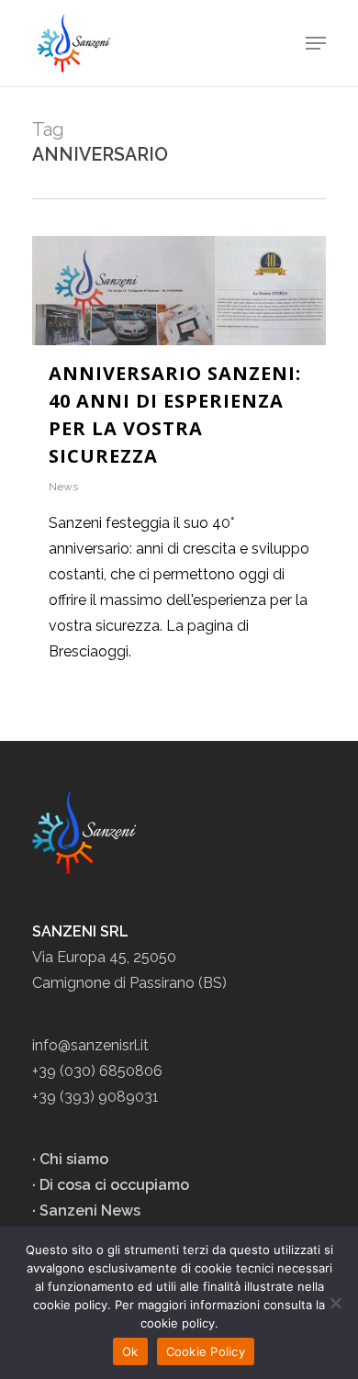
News (63, 486)
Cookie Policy (205, 1351)
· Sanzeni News (86, 1210)
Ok (130, 1351)
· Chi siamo (70, 1159)
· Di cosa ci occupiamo (110, 1185)
